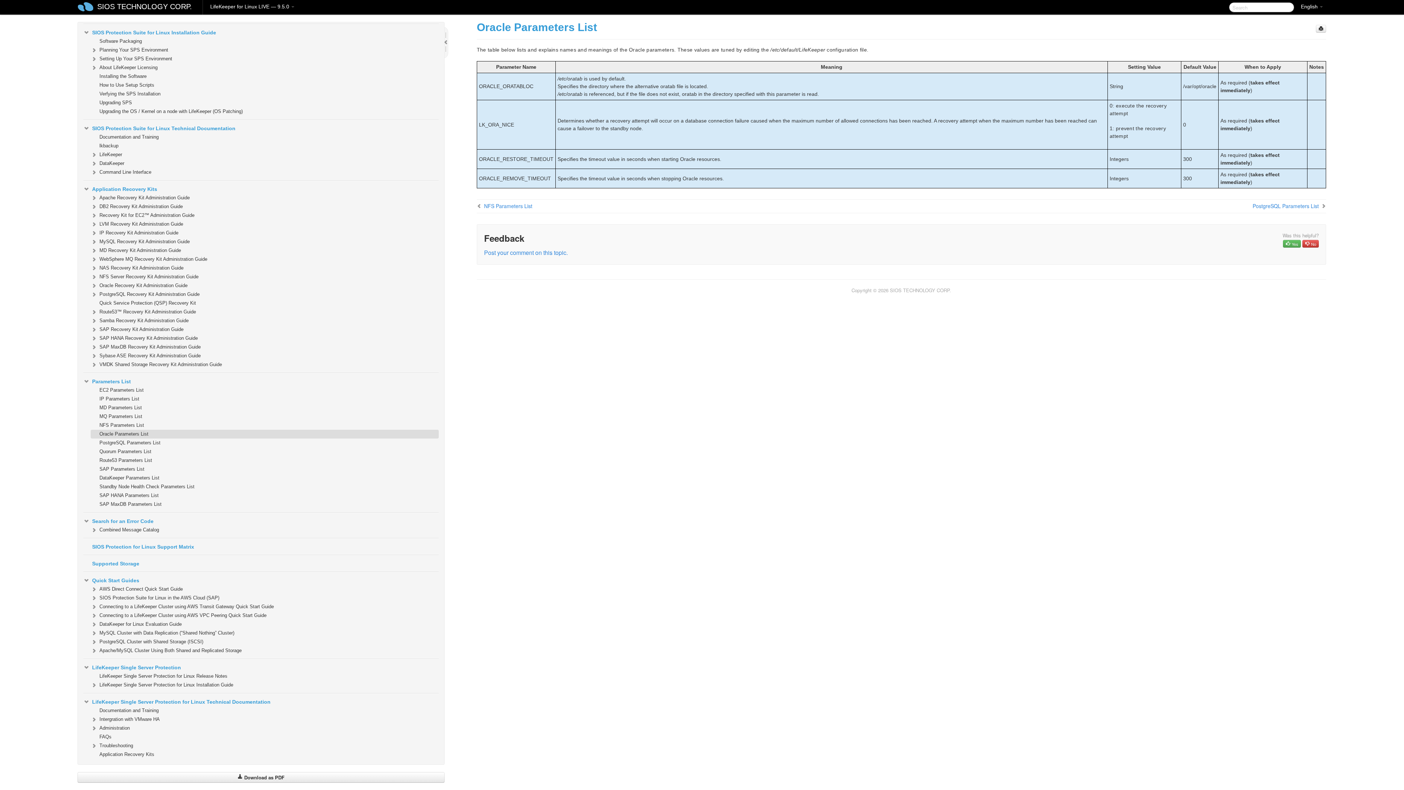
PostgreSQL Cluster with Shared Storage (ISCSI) (151, 641)
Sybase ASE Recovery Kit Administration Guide (150, 355)
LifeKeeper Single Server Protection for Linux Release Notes (163, 676)
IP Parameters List (119, 399)
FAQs (105, 737)
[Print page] (1321, 29)
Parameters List (111, 381)
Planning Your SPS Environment (133, 50)
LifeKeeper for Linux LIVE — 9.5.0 (250, 7)
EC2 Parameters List (121, 390)
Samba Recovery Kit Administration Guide (144, 320)
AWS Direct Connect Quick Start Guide (141, 589)
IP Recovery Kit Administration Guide (138, 233)
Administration (114, 728)
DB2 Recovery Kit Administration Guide (141, 206)
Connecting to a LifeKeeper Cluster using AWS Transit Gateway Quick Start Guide (186, 606)
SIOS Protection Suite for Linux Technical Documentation (163, 128)
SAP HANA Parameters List (129, 495)
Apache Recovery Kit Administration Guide (144, 197)
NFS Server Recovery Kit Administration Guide (149, 276)
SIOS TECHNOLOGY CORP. (144, 7)
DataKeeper (111, 163)
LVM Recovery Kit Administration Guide (141, 224)
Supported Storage (115, 564)
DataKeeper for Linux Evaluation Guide (140, 624)
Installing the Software (123, 76)
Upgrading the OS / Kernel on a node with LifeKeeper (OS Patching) (171, 111)
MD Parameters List (120, 407)
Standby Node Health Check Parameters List (147, 486)
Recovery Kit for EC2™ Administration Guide (147, 215)
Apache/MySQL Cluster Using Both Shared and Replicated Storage (170, 650)
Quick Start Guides (115, 580)
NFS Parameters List (121, 425)
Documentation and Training (129, 137)
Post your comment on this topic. (526, 252)
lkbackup (108, 145)
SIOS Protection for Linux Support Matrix (143, 547)
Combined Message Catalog (129, 530)
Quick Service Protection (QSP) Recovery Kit (147, 303)
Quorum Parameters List (125, 451)
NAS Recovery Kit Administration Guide (141, 268)
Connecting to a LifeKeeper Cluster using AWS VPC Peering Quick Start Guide (183, 615)
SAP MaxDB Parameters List (130, 504)
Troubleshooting (116, 745)
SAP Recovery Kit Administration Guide (141, 329)
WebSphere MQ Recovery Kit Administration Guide (153, 259)
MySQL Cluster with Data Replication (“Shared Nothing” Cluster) (166, 633)
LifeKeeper (110, 154)
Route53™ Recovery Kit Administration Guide (147, 312)
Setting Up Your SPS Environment (135, 58)
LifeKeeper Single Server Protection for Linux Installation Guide (166, 685)
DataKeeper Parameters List (129, 478)
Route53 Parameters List (125, 460)
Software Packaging (120, 41)
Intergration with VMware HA (129, 719)
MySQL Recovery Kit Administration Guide (144, 241)
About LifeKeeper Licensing (128, 67)
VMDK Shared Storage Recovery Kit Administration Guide (160, 364)
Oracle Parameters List (123, 434)
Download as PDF (263, 777)
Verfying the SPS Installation (130, 94)
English (1310, 7)
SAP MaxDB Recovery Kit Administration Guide (150, 347)
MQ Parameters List (120, 416)
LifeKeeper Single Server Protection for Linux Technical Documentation (181, 702)
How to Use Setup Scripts (126, 85)
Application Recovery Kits (124, 189)
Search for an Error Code (123, 521)
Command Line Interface (125, 172)
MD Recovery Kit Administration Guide (140, 250)
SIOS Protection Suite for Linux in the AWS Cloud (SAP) (159, 598)
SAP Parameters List (121, 469)
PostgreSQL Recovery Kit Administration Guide (149, 294)
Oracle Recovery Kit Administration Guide (143, 285)
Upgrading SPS (115, 102)
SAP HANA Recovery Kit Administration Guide (148, 338)
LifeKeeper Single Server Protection (136, 667)
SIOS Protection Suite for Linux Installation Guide (154, 32)
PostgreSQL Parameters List (130, 442)
